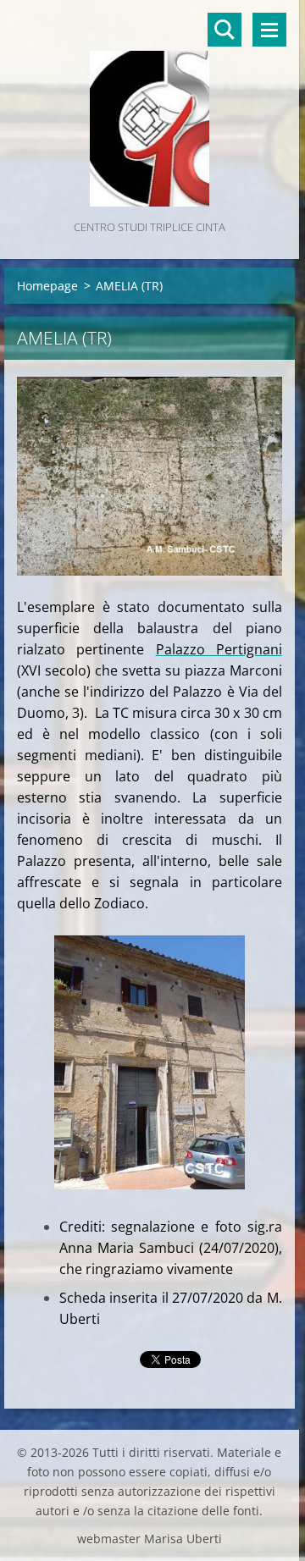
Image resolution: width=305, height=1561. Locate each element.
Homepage (47, 286)
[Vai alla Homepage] (149, 108)
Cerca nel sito (224, 30)
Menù (269, 30)
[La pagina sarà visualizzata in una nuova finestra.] (149, 476)
